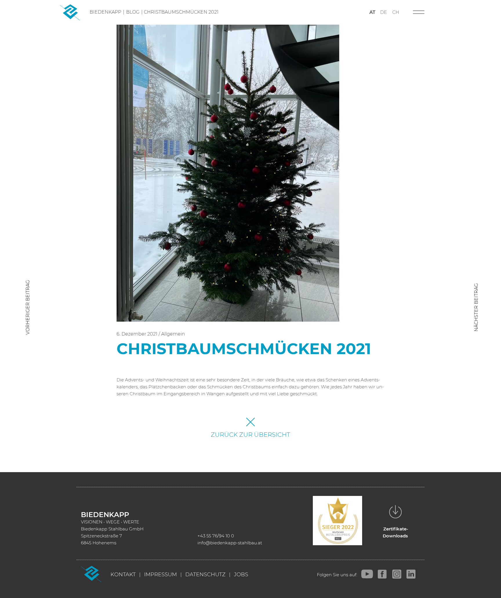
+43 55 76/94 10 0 (215, 536)
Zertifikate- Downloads (396, 532)
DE (383, 12)
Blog (132, 12)
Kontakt (123, 574)
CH (395, 12)
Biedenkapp (105, 12)
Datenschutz (205, 574)
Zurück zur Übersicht (250, 434)
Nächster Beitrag (476, 307)
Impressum (160, 574)
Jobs (241, 574)
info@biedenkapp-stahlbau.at (229, 543)
